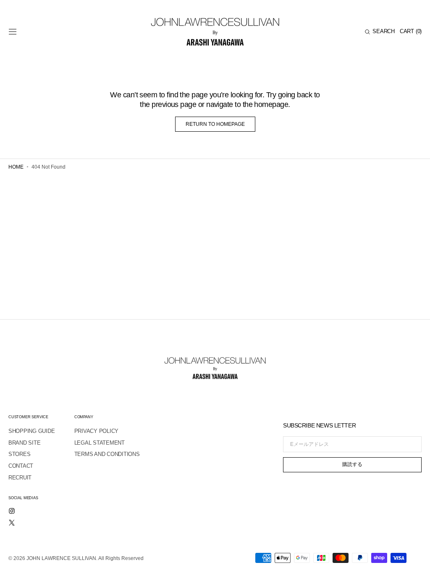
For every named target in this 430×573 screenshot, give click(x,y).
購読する (352, 464)
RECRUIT (19, 477)
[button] (12, 32)
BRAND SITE (24, 443)
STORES (19, 454)
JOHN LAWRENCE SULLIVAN (61, 558)
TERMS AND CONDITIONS (107, 454)
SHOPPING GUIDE (31, 431)
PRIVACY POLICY (96, 431)
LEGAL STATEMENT (99, 443)
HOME (16, 167)
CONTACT (20, 466)
